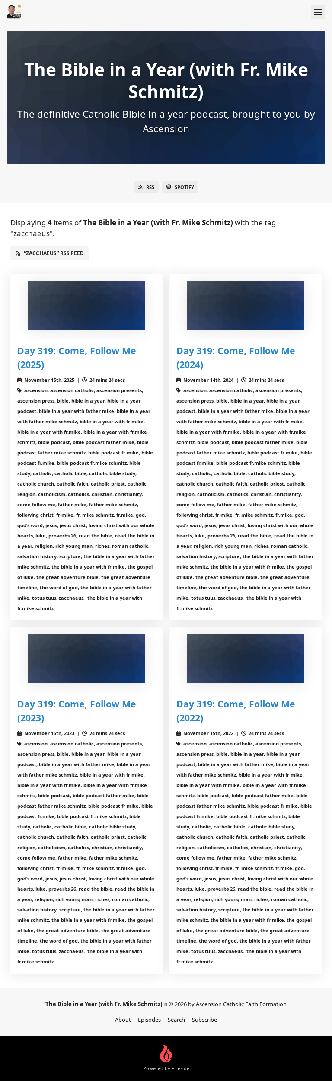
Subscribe (204, 1019)
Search (176, 1019)
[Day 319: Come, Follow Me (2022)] (245, 658)
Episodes (149, 1019)
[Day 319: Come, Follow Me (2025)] (86, 305)
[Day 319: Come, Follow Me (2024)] (245, 305)
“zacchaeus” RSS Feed (54, 253)
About (123, 1019)
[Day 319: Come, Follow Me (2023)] (86, 658)
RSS (150, 187)
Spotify (184, 187)
